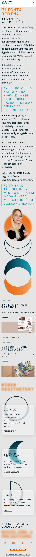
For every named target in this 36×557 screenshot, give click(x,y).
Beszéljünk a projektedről (17, 534)
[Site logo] (7, 3)
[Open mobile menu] (34, 3)
